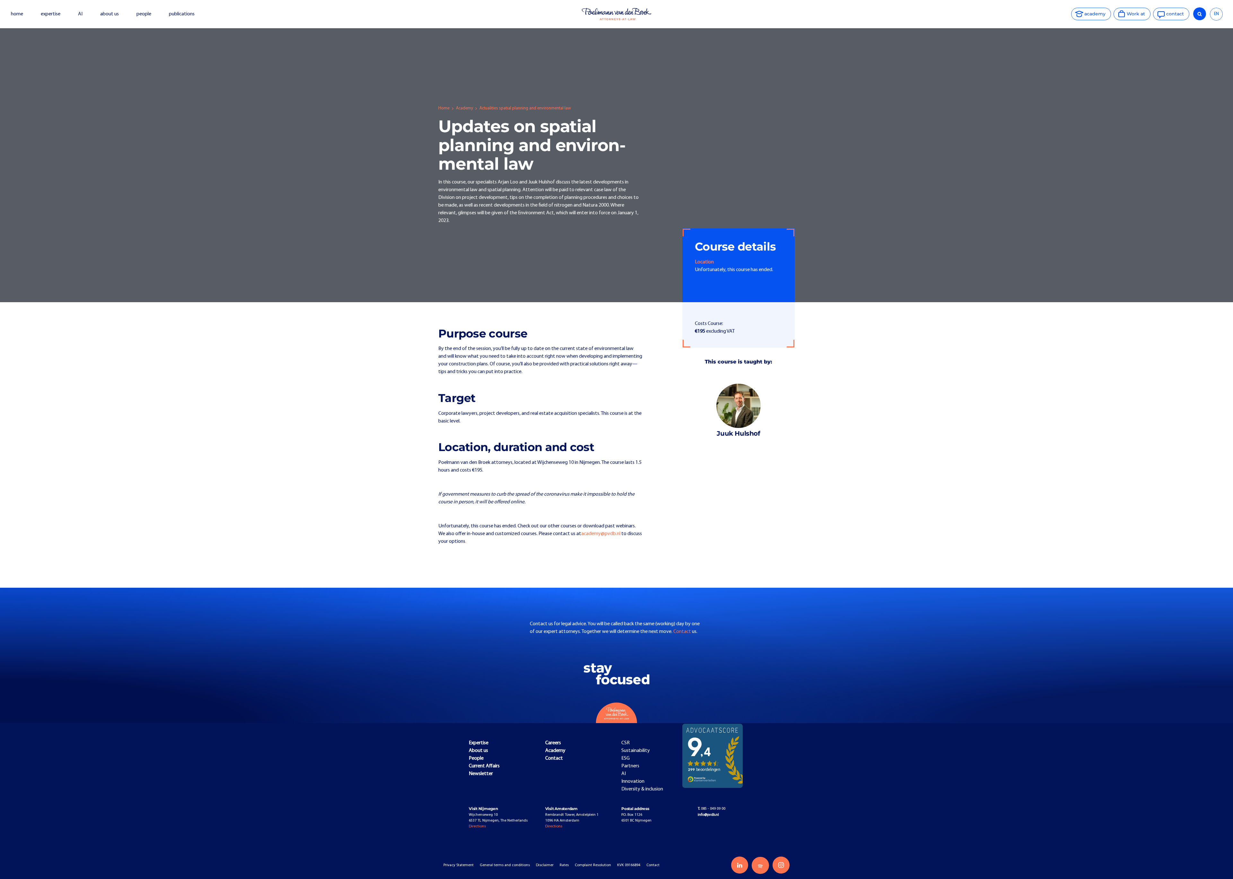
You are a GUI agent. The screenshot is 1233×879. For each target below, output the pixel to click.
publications (182, 14)
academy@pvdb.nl (600, 533)
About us (478, 750)
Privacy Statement (458, 865)
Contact (682, 631)
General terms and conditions (505, 865)
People (476, 758)
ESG (625, 758)
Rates (564, 865)
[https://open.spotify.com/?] (760, 865)
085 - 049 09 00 (711, 809)
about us (109, 14)
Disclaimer (545, 865)
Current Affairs (484, 766)
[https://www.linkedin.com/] (739, 865)
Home (444, 108)
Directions (477, 826)
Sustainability (635, 750)
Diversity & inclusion (642, 789)
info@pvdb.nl (708, 815)
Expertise (478, 743)
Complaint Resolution (593, 865)
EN (1216, 14)
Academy (464, 108)
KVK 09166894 (628, 865)
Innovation (632, 781)
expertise (50, 14)
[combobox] (1216, 14)
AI (80, 14)
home (17, 14)
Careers (553, 743)
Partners (630, 766)
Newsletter (481, 773)
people (143, 14)
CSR (625, 743)
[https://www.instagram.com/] (781, 865)
